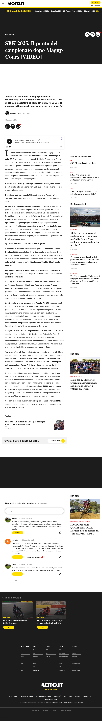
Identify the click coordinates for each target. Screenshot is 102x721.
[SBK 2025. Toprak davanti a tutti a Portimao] (17, 610)
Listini (61, 646)
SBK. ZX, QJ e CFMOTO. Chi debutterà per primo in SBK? (83, 192)
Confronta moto (62, 670)
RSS (70, 696)
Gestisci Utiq (87, 696)
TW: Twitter (26, 113)
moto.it (45, 711)
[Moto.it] (15, 3)
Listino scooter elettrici (63, 656)
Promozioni (74, 666)
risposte (37, 557)
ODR (65, 696)
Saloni (48, 646)
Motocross (35, 660)
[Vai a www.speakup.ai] (61, 138)
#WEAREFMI (36, 670)
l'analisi (40, 617)
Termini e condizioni (27, 696)
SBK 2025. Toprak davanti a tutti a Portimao (15, 621)
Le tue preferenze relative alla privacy (31, 717)
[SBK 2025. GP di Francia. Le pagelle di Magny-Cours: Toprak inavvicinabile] (59, 425)
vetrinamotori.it (65, 711)
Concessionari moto (76, 663)
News (22, 649)
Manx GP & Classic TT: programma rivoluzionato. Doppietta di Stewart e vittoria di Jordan (83, 384)
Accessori (74, 660)
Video (22, 666)
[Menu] (3, 4)
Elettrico (22, 656)
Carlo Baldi (16, 113)
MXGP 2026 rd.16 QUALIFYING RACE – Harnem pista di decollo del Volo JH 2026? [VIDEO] (84, 529)
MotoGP (35, 653)
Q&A (60, 666)
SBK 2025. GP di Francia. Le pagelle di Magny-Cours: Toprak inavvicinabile (25, 423)
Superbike (10, 34)
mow (54, 711)
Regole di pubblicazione (43, 696)
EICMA (47, 649)
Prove (22, 653)
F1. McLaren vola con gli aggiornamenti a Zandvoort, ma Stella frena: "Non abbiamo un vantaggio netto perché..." (84, 239)
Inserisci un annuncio (76, 670)
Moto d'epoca (74, 656)
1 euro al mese (55, 441)
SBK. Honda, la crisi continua (83, 163)
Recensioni (61, 663)
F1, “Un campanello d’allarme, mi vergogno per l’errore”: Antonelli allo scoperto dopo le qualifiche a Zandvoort (85, 280)
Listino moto (61, 649)
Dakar (34, 663)
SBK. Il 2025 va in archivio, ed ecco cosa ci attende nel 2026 (50, 621)
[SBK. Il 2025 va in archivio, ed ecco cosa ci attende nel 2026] (51, 610)
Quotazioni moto (62, 660)
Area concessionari (95, 5)
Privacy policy (13, 696)
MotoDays (48, 656)
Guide (22, 660)
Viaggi (22, 663)
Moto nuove (74, 649)
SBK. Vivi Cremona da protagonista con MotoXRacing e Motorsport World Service (84, 177)
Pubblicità (57, 696)
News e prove (25, 646)
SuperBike (35, 656)
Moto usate (74, 653)
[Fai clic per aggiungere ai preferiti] (92, 34)
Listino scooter (62, 653)
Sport (35, 646)
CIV (34, 666)
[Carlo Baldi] (7, 113)
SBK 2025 (6, 617)
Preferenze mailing (51, 699)
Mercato (74, 646)
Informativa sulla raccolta (9, 717)
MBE (47, 653)
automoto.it (35, 711)
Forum (22, 670)
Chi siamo (77, 696)
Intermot (48, 660)
